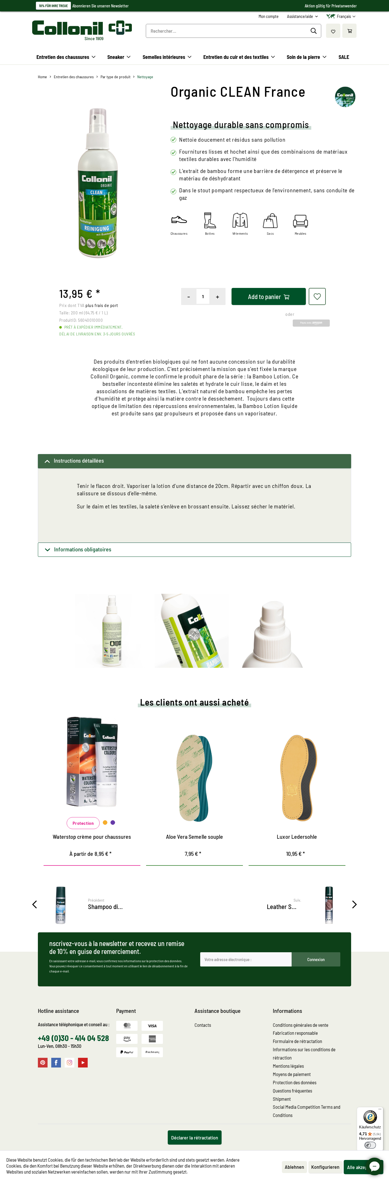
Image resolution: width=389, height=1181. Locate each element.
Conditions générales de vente (300, 1025)
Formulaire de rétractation (297, 1041)
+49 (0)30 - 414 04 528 (73, 1038)
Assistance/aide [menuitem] (300, 16)
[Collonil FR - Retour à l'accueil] (82, 27)
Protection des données (294, 1082)
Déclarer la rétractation (194, 1137)
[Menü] (379, 1110)
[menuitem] (268, 16)
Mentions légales (288, 1066)
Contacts (203, 1025)
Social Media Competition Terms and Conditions (306, 1111)
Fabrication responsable (295, 1033)
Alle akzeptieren (363, 1167)
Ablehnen (294, 1167)
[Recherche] (314, 31)
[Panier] (349, 31)
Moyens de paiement (292, 1074)
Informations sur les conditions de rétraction (304, 1053)
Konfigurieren (325, 1167)
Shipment (282, 1099)
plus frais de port (101, 305)
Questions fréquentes (292, 1090)
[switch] (370, 1145)
